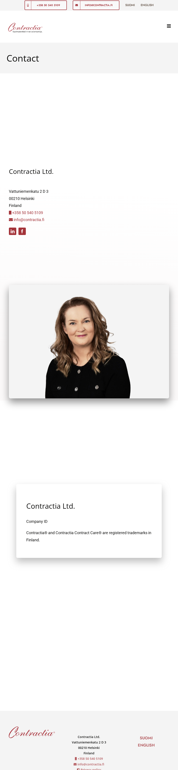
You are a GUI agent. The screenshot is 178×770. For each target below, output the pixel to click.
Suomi (146, 738)
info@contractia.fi (28, 219)
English (146, 745)
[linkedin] (12, 231)
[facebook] (22, 231)
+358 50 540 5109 (27, 212)
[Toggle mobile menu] (169, 26)
